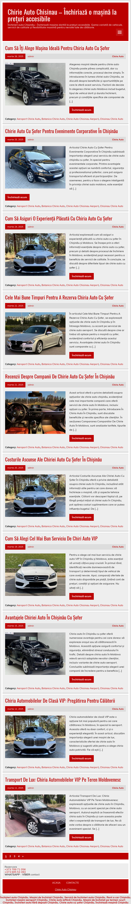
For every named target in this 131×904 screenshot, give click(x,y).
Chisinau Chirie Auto (111, 118)
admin (31, 56)
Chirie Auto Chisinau (65, 889)
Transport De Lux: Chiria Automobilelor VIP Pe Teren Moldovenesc (63, 779)
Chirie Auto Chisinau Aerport (82, 118)
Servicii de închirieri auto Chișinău (84, 897)
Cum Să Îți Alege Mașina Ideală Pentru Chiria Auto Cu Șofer (57, 48)
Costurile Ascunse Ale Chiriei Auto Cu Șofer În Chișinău (53, 459)
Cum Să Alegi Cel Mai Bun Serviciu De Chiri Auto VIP (51, 538)
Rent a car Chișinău (118, 897)
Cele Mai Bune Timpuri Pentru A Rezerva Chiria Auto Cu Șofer (59, 297)
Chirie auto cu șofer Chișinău (76, 902)
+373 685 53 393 (15, 871)
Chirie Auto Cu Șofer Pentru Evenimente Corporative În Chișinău (61, 131)
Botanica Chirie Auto (53, 118)
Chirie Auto (118, 56)
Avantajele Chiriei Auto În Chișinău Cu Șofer (43, 617)
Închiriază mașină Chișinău (112, 902)
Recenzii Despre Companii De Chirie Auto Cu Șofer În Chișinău (60, 376)
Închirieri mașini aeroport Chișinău (27, 899)
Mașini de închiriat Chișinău (46, 897)
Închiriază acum (81, 109)
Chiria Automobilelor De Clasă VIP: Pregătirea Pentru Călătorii (60, 700)
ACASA (56, 883)
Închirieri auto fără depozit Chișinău (36, 902)
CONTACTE (72, 883)
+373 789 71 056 (15, 869)
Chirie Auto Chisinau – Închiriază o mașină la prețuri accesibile (62, 15)
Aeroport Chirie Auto (28, 118)
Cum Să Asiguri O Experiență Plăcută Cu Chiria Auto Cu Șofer (58, 218)
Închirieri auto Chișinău (14, 897)
